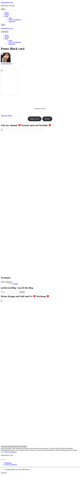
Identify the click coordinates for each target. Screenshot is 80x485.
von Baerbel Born (6, 63)
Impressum (12, 21)
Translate (15, 284)
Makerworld (34, 119)
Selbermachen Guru (7, 2)
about (6, 16)
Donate (47, 119)
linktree (7, 14)
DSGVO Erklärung (15, 19)
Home (6, 12)
